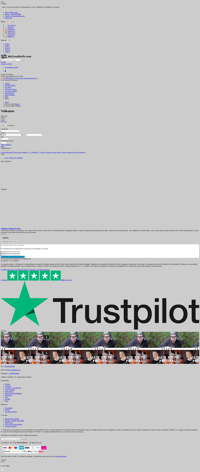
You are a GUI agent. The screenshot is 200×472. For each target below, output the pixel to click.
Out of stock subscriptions (13, 424)
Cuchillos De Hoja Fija (22, 269)
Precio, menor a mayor (49, 152)
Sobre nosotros (10, 390)
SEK (7, 50)
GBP (7, 46)
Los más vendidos (11, 412)
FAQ (6, 397)
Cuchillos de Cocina (7, 269)
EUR (7, 44)
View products (6, 144)
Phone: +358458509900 (13, 14)
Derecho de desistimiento (13, 393)
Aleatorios (81, 152)
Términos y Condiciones (13, 388)
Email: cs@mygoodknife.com (15, 16)
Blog (6, 401)
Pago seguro (9, 391)
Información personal (12, 419)
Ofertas (7, 410)
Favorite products (10, 426)
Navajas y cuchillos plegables (40, 269)
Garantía (8, 386)
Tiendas (7, 399)
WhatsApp (8, 18)
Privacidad (8, 395)
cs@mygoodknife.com (13, 370)
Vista (2, 154)
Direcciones (9, 422)
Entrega (7, 384)
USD (7, 52)
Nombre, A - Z (27, 152)
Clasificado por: (6, 148)
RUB (7, 48)
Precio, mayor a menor (64, 152)
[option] (100, 212)
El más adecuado (6, 152)
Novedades (8, 408)
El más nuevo (6, 150)
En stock (75, 152)
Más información (60, 456)
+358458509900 (9, 366)
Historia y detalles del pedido (14, 421)
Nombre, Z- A (37, 152)
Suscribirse (24, 439)
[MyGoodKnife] (16, 58)
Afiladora (11, 229)
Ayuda (11, 12)
